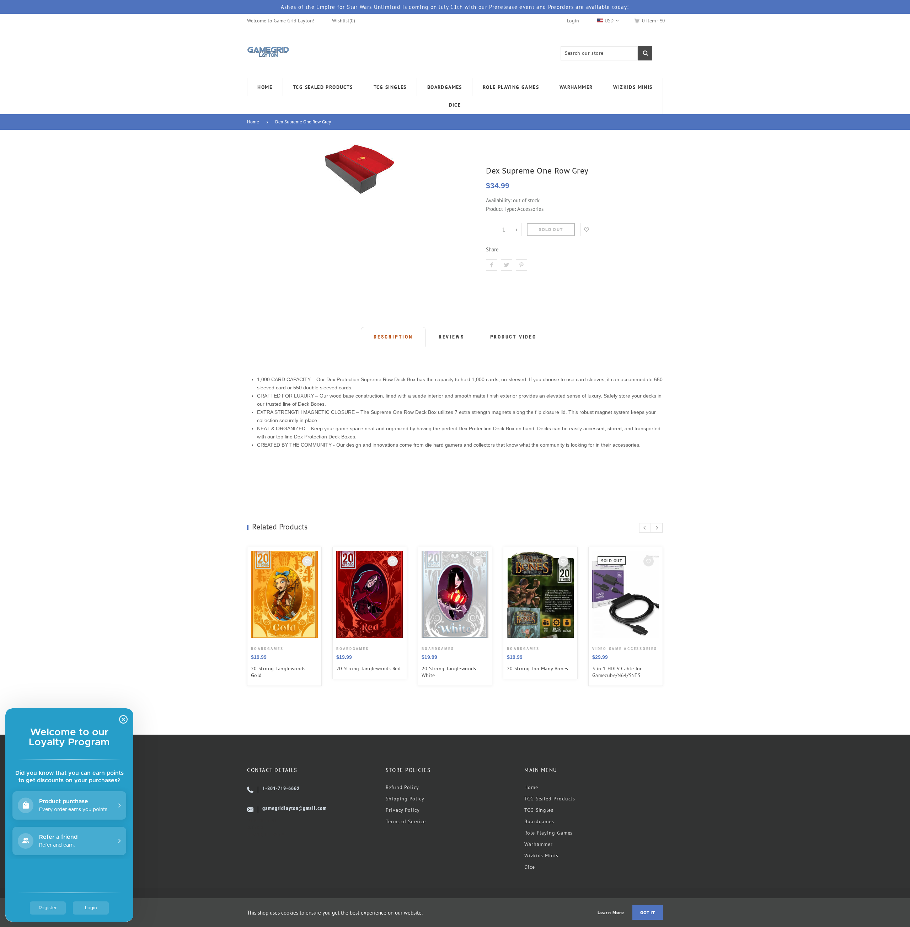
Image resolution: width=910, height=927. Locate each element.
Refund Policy (402, 787)
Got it (647, 913)
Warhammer (538, 844)
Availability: (499, 200)
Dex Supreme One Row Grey (303, 122)
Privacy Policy (403, 810)
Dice (529, 867)
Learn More (611, 912)
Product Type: (501, 209)
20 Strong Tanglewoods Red (368, 668)
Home (253, 122)
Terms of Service (406, 821)
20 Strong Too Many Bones (537, 668)
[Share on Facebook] (491, 265)
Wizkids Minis (541, 855)
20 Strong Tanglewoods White (449, 671)
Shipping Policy (405, 798)
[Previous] (645, 528)
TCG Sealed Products (549, 798)
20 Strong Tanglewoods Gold (278, 671)
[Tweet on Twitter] (506, 265)
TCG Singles (538, 810)
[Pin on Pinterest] (521, 265)
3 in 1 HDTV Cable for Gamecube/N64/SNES (617, 671)
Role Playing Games (548, 833)
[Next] (657, 528)
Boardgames (539, 821)
